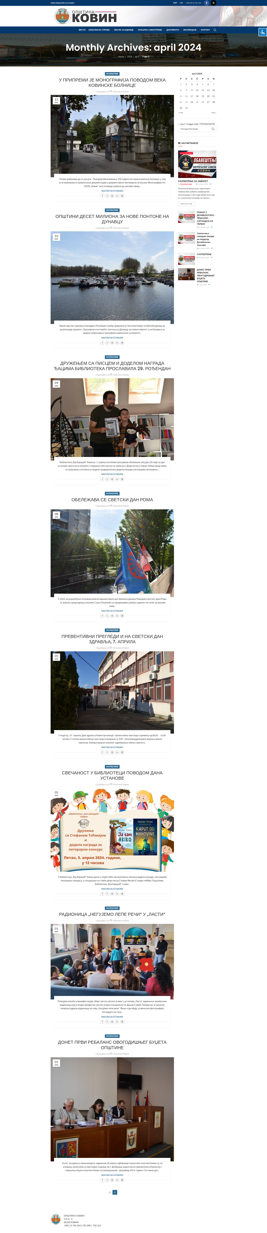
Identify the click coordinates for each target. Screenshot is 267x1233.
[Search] (215, 30)
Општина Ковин (121, 91)
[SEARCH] (213, 129)
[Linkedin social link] (117, 196)
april (137, 56)
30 (186, 108)
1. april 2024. (202, 285)
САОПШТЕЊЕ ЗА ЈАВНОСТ (193, 181)
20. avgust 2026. (203, 257)
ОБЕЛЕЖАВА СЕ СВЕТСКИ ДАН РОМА (112, 500)
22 (181, 102)
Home (121, 56)
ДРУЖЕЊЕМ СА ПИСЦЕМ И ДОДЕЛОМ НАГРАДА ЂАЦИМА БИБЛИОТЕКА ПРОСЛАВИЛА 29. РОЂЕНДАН (112, 366)
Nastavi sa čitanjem (112, 191)
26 (203, 102)
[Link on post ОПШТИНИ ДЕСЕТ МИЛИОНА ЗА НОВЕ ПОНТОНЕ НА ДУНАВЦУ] (112, 277)
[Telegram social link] (122, 196)
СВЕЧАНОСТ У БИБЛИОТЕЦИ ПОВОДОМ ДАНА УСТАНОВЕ (112, 775)
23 (186, 102)
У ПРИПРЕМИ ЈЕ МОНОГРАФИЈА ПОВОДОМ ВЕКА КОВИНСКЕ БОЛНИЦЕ (112, 82)
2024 (129, 56)
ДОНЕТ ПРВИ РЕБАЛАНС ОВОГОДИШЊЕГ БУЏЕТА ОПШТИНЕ (112, 1045)
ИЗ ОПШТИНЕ (112, 74)
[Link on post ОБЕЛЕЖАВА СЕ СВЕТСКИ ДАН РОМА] (112, 553)
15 (181, 96)
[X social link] (213, 3)
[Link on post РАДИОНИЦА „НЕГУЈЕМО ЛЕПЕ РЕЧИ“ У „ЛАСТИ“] (112, 961)
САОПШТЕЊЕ (204, 254)
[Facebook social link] (206, 3)
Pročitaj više (186, 204)
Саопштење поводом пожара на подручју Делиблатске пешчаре (205, 239)
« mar (180, 112)
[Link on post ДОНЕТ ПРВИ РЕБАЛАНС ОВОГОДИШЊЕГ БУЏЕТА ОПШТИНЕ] (112, 1109)
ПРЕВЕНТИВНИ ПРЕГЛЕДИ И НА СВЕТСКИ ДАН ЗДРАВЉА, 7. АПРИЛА (112, 639)
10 (192, 90)
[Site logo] (84, 15)
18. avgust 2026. (202, 184)
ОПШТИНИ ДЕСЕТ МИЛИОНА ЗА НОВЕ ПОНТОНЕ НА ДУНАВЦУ (112, 219)
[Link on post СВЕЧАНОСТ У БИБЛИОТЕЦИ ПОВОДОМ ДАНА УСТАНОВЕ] (112, 831)
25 (197, 102)
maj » (213, 112)
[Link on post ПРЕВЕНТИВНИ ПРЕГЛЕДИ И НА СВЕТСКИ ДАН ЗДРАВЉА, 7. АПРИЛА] (112, 692)
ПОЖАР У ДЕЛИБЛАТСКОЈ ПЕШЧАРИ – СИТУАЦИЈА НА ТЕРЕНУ (205, 218)
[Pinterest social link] (112, 196)
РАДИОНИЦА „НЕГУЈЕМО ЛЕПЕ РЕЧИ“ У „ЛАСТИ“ (112, 914)
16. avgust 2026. (203, 227)
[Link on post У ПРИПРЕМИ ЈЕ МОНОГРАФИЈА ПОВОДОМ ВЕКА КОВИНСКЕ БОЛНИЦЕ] (112, 136)
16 (186, 96)
